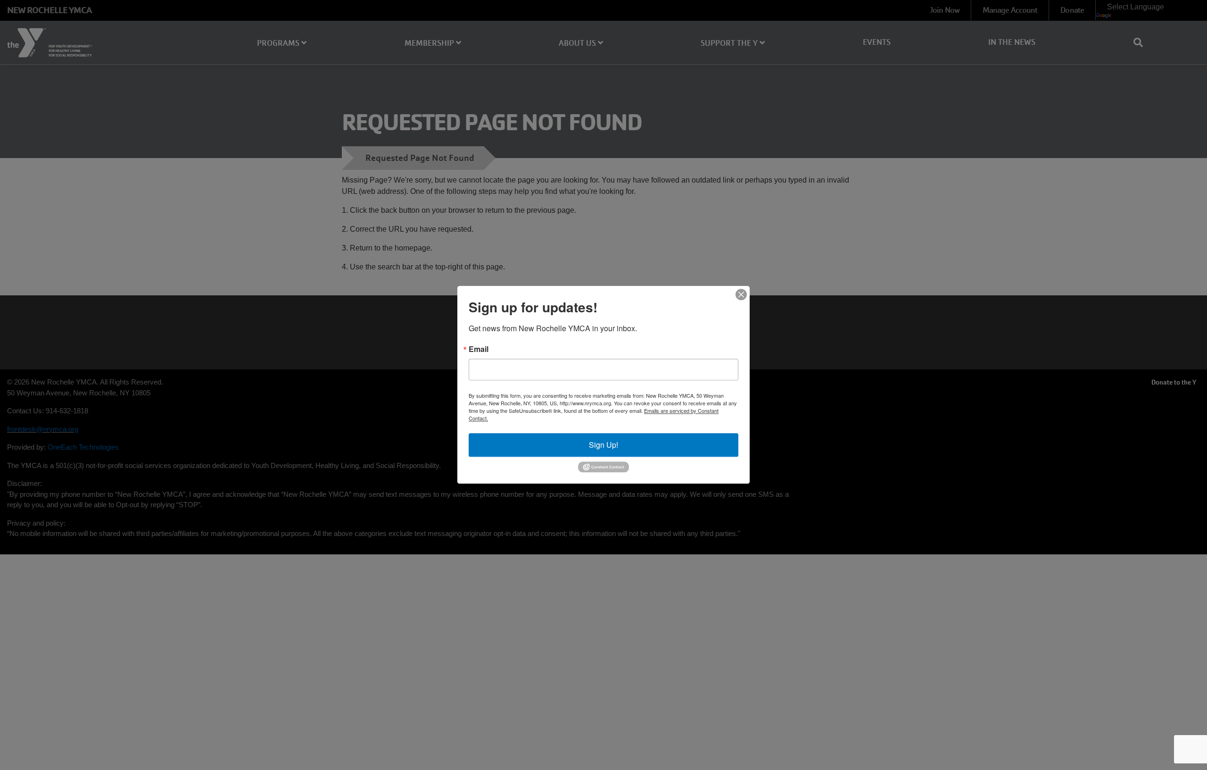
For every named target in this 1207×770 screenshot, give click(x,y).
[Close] (741, 294)
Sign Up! (603, 444)
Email (478, 349)
